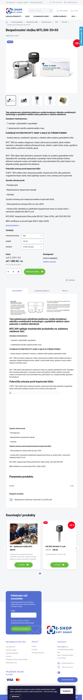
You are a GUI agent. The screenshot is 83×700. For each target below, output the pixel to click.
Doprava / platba (22, 2)
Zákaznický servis (11, 662)
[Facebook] (58, 672)
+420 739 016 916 (67, 667)
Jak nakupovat (10, 2)
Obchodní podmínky (36, 2)
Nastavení (15, 696)
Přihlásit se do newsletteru (21, 629)
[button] (40, 573)
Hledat (51, 10)
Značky (34, 646)
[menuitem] (14, 16)
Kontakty (34, 649)
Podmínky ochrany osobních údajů (16, 659)
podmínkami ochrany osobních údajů (22, 623)
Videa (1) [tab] (65, 291)
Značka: (12, 36)
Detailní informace (12, 225)
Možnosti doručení (49, 262)
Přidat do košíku (32, 272)
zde (55, 692)
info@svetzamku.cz (67, 663)
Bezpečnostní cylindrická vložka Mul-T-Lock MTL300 (33, 500)
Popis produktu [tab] (17, 291)
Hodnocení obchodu (38, 653)
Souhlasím (66, 691)
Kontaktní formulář (67, 680)
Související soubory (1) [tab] (42, 291)
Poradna (8, 656)
